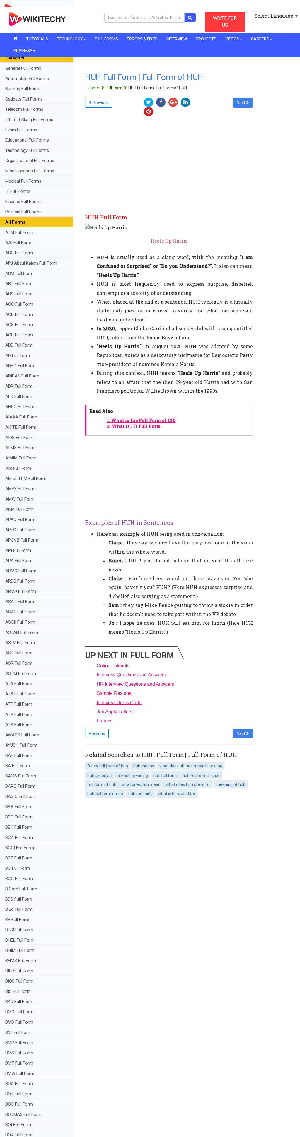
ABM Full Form (19, 273)
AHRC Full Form (20, 406)
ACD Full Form (19, 314)
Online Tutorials (113, 665)
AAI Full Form (18, 242)
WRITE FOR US (225, 22)
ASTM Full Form (20, 673)
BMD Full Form (19, 1022)
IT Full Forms (17, 191)
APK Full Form (19, 560)
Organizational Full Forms (29, 160)
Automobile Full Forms (27, 78)
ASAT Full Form (20, 612)
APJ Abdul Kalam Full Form (31, 263)
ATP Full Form (18, 704)
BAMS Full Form (20, 776)
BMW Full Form (20, 1073)
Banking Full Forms (23, 88)
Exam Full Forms (21, 129)
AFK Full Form (18, 396)
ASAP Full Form (20, 601)
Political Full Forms (23, 212)
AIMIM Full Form (21, 458)
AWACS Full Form (22, 735)
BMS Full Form (19, 1053)
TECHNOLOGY (70, 39)
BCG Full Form (19, 878)
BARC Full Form (20, 786)
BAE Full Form (18, 755)
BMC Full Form (19, 1012)
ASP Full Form (19, 653)
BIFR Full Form (19, 970)
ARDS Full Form (20, 581)
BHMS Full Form (20, 960)
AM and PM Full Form (25, 478)
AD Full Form (17, 355)
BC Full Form (17, 868)
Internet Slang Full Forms (29, 119)
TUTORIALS (37, 39)
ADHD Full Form (20, 365)
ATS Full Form (18, 724)
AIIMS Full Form (20, 447)
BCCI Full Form (19, 847)
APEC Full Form (20, 529)
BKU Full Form (18, 1001)
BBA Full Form (19, 806)
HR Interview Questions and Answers (135, 684)
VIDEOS (232, 39)
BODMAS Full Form (23, 1114)
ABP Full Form (19, 283)
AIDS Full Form (19, 437)
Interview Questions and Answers (131, 674)
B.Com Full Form (21, 888)
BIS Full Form (18, 991)
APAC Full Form (20, 519)
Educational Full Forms (27, 140)
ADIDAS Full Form (22, 376)
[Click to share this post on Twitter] (150, 102)
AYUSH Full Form (21, 745)
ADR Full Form (19, 386)
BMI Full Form (18, 1032)
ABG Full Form (19, 253)
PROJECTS (206, 39)
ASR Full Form (19, 663)
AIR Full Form (18, 468)
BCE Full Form (18, 858)
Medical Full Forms (23, 181)
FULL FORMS (106, 39)
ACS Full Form (19, 324)
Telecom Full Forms (24, 109)
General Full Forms (23, 68)
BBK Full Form (18, 827)
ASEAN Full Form (21, 632)
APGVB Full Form (21, 540)
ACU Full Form (19, 335)
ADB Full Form (19, 345)
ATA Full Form (18, 683)
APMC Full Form (20, 570)
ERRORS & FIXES (142, 39)
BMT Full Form (19, 1063)
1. (141, 420)
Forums (104, 720)
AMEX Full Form (20, 488)
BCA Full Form (19, 837)
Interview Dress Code (119, 702)
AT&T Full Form (20, 694)
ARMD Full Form (21, 591)
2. (134, 426)
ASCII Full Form (20, 622)
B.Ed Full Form (19, 909)
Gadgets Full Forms (24, 99)
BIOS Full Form (19, 981)
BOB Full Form (19, 1094)
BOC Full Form (19, 1104)
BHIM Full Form (20, 950)
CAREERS (260, 39)
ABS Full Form (19, 294)
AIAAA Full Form (21, 417)
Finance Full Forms (23, 201)
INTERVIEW (176, 39)
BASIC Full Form (21, 796)
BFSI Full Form (19, 929)
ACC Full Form (19, 304)
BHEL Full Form (20, 940)
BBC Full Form (19, 817)
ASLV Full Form (20, 642)
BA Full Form (18, 765)
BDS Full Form (18, 899)
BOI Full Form (18, 1124)
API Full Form (18, 550)
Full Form (114, 88)
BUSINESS (23, 50)
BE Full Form (17, 919)
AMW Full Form (20, 499)
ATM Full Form (19, 232)
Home (94, 88)
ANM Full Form (19, 509)
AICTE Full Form (20, 427)
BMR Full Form (19, 1042)
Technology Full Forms (27, 150)
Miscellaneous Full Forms (29, 170)
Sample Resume (114, 693)
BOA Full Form (19, 1083)
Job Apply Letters (114, 711)
